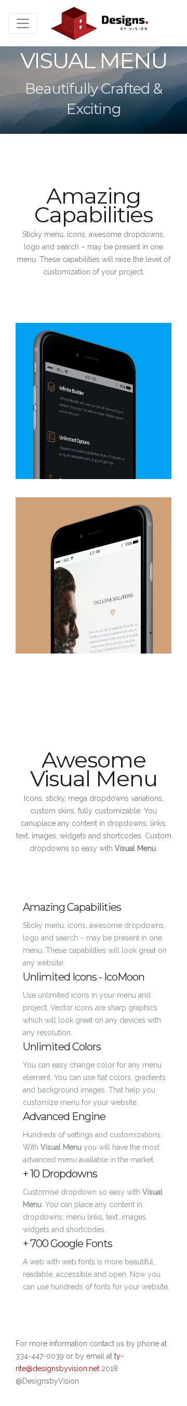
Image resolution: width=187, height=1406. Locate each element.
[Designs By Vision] (99, 23)
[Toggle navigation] (22, 23)
